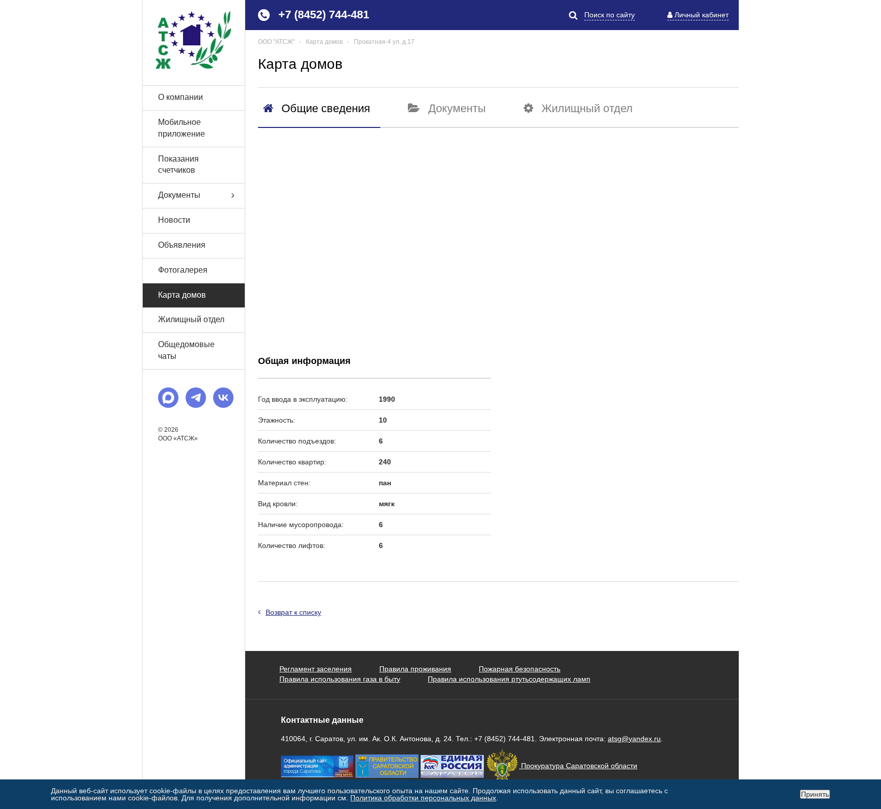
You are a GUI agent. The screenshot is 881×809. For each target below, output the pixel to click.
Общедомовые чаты (186, 350)
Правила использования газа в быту (339, 679)
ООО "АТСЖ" (276, 41)
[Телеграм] (196, 397)
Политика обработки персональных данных (423, 798)
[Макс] (168, 397)
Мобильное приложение (181, 128)
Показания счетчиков (178, 164)
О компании (180, 97)
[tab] (319, 113)
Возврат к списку (293, 612)
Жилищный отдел (191, 319)
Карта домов (182, 295)
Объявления (181, 245)
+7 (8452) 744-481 (323, 14)
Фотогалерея (183, 270)
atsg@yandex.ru (634, 739)
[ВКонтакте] (223, 397)
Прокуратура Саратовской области (578, 766)
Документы (179, 195)
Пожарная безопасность (519, 669)
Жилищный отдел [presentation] (587, 108)
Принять (815, 794)
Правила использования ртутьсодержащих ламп (509, 679)
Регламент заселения (315, 669)
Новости (174, 220)
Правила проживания (415, 669)
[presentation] (316, 108)
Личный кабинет (702, 15)
